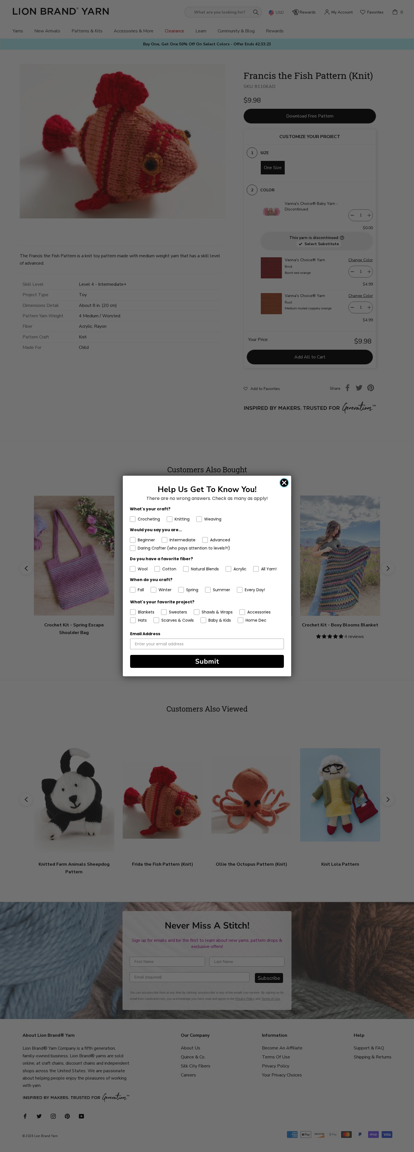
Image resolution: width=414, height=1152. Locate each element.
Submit (207, 661)
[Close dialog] (284, 482)
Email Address (145, 634)
